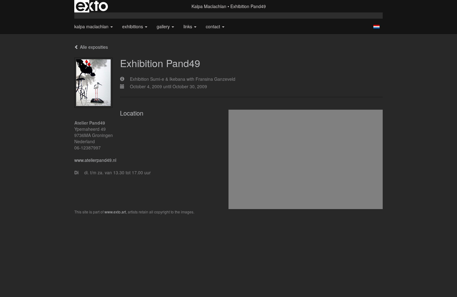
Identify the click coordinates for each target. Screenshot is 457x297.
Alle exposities (93, 47)
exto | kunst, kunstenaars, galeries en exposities (91, 6)
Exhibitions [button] (133, 26)
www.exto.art (115, 211)
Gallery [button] (164, 26)
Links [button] (188, 26)
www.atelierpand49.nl (95, 160)
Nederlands (376, 27)
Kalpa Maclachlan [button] (92, 26)
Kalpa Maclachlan (209, 6)
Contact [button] (213, 26)
